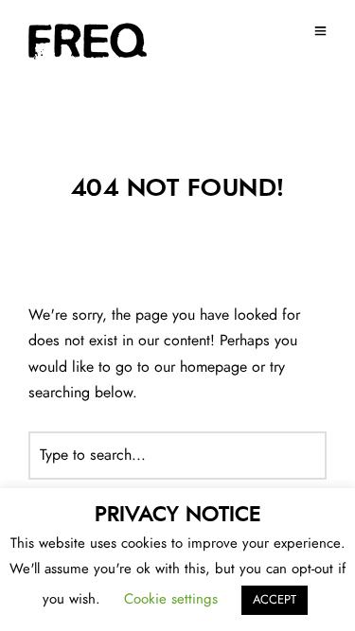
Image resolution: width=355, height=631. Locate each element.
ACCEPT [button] (274, 600)
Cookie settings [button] (171, 599)
